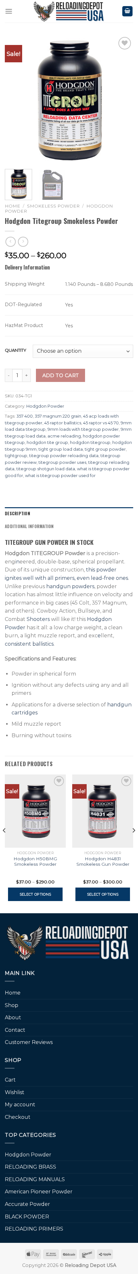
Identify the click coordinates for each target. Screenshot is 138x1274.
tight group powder (105, 449)
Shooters (38, 619)
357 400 (24, 416)
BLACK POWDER (27, 1217)
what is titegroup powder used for (60, 475)
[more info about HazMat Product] (49, 323)
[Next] (122, 99)
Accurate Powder (27, 1204)
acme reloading (64, 436)
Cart (10, 1080)
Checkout (17, 1117)
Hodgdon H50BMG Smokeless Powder (35, 861)
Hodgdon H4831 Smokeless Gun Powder (102, 861)
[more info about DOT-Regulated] (47, 302)
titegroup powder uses (62, 462)
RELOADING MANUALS (35, 1179)
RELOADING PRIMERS (34, 1229)
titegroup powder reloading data (64, 455)
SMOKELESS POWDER (53, 205)
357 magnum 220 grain (58, 416)
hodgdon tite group (47, 442)
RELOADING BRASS (30, 1167)
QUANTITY (15, 350)
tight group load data (61, 449)
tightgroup (16, 455)
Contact (15, 1030)
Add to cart (60, 375)
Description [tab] (17, 513)
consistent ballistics (29, 644)
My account (20, 1104)
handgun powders (70, 586)
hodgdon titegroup (90, 442)
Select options (35, 894)
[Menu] (9, 11)
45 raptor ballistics (62, 422)
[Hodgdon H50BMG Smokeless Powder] (35, 811)
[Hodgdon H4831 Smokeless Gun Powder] (102, 811)
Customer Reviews (29, 1042)
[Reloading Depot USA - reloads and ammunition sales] (69, 11)
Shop (11, 1005)
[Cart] (127, 11)
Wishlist (14, 1092)
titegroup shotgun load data (45, 468)
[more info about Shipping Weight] (50, 282)
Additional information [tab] (29, 526)
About (13, 1017)
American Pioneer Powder (39, 1192)
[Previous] (15, 99)
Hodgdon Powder (45, 406)
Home (12, 205)
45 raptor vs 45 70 (101, 422)
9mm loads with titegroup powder (83, 429)
